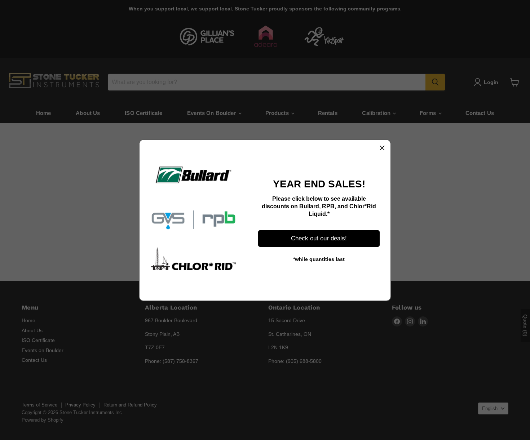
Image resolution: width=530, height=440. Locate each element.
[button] (382, 148)
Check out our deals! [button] (319, 238)
